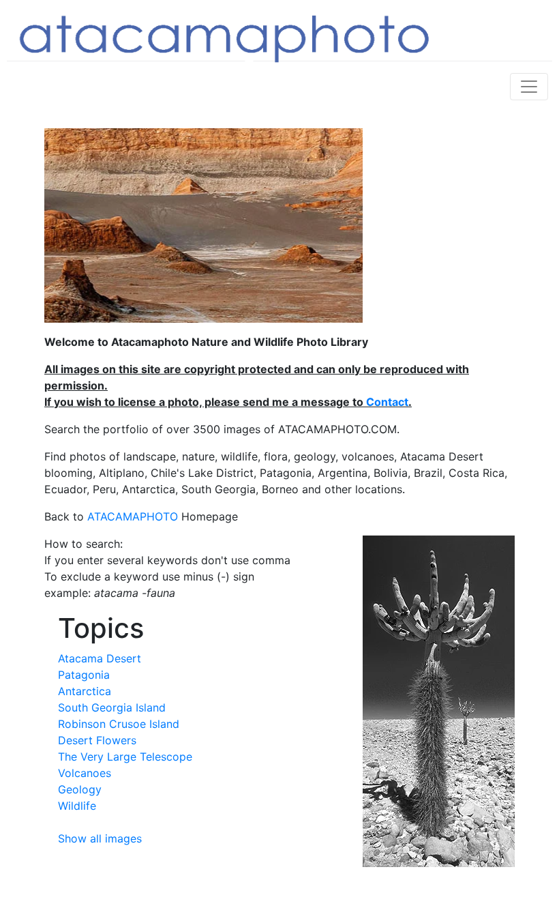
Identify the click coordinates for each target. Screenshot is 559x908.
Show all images (100, 838)
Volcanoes (84, 773)
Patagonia (84, 675)
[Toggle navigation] (529, 86)
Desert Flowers (97, 740)
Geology (80, 789)
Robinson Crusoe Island (118, 724)
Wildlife (77, 805)
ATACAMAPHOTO (132, 516)
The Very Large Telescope (125, 756)
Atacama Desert (99, 658)
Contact (387, 402)
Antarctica (84, 691)
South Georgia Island (112, 707)
